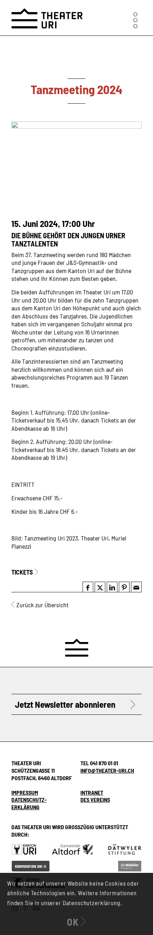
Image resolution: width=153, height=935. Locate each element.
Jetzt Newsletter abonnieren (65, 704)
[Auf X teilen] (100, 587)
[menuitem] (135, 20)
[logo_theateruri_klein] (47, 14)
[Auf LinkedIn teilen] (112, 587)
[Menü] (135, 20)
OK (73, 922)
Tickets (22, 572)
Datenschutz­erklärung (29, 803)
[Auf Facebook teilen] (87, 587)
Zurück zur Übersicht (42, 605)
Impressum (24, 792)
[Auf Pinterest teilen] (124, 587)
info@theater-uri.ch (107, 770)
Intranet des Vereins (95, 796)
